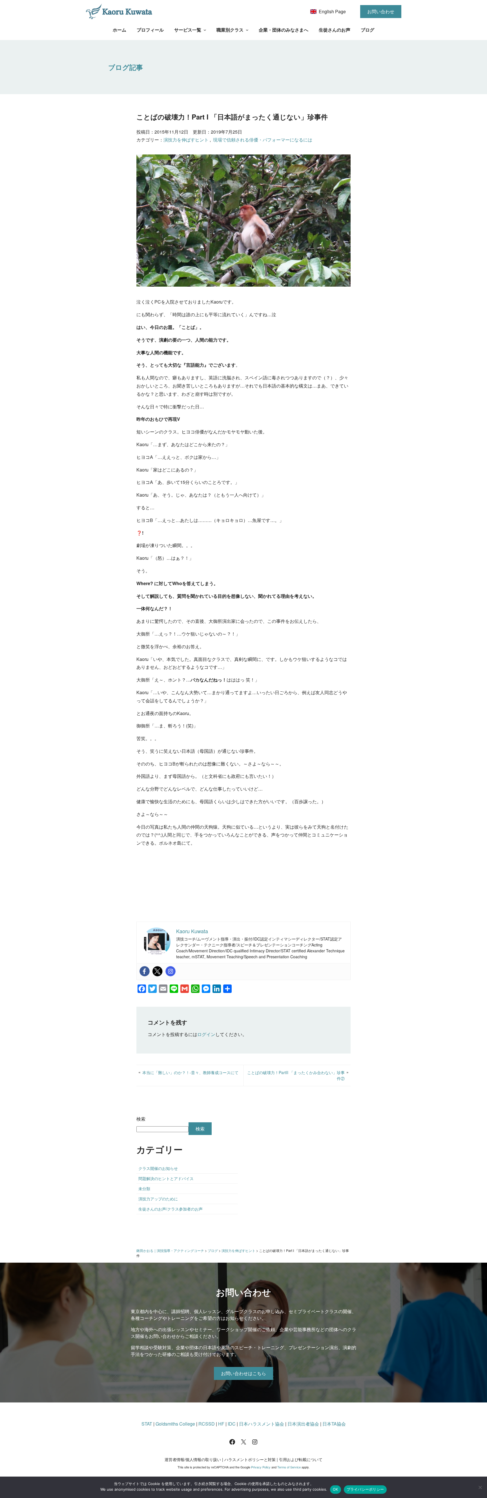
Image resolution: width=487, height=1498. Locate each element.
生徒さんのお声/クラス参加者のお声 (170, 1209)
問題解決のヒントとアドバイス (166, 1178)
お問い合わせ (380, 11)
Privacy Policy (261, 1467)
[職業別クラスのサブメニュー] (247, 29)
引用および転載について (300, 1459)
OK (335, 1489)
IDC (232, 1423)
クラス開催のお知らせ (158, 1168)
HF (221, 1423)
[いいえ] (480, 1487)
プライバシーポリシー (365, 1489)
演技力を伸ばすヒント (186, 139)
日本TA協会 (334, 1423)
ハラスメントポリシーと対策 (250, 1459)
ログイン (206, 1034)
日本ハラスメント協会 (261, 1423)
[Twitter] (157, 971)
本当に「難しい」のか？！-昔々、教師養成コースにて (190, 1072)
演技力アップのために (158, 1199)
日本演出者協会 (303, 1423)
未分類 (144, 1188)
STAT (146, 1423)
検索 (140, 1119)
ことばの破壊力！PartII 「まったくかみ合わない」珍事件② (296, 1075)
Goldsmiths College (175, 1423)
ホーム (119, 29)
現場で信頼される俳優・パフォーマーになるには (262, 139)
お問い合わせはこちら (243, 1373)
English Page (332, 11)
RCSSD (206, 1423)
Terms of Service (289, 1467)
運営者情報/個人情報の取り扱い (193, 1459)
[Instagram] (170, 971)
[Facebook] (145, 971)
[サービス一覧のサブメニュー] (204, 29)
